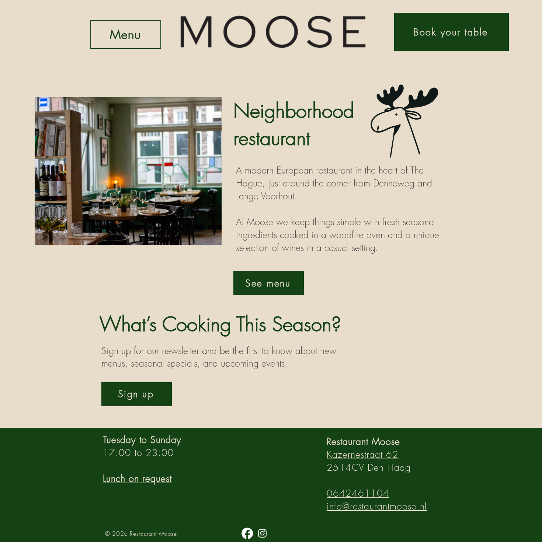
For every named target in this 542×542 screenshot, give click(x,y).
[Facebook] (247, 533)
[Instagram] (262, 533)
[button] (136, 394)
